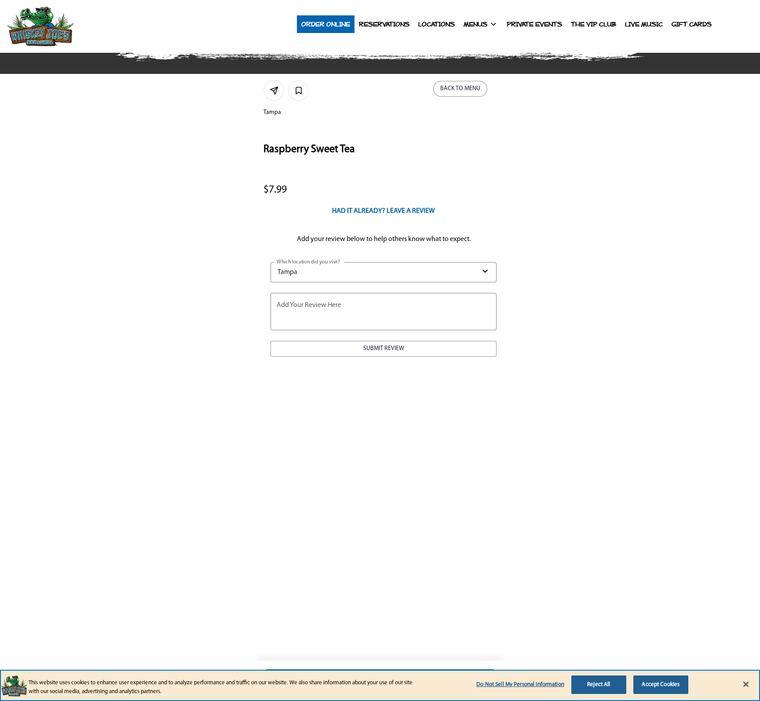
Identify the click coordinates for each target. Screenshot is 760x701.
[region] (380, 685)
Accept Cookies (661, 684)
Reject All (598, 684)
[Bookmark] (298, 90)
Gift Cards (692, 24)
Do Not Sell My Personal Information (520, 684)
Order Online (325, 24)
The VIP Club (593, 24)
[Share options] (274, 90)
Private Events (534, 24)
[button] (480, 24)
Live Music (644, 24)
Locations (436, 24)
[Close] (746, 684)
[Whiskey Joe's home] (60, 26)
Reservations (384, 24)
